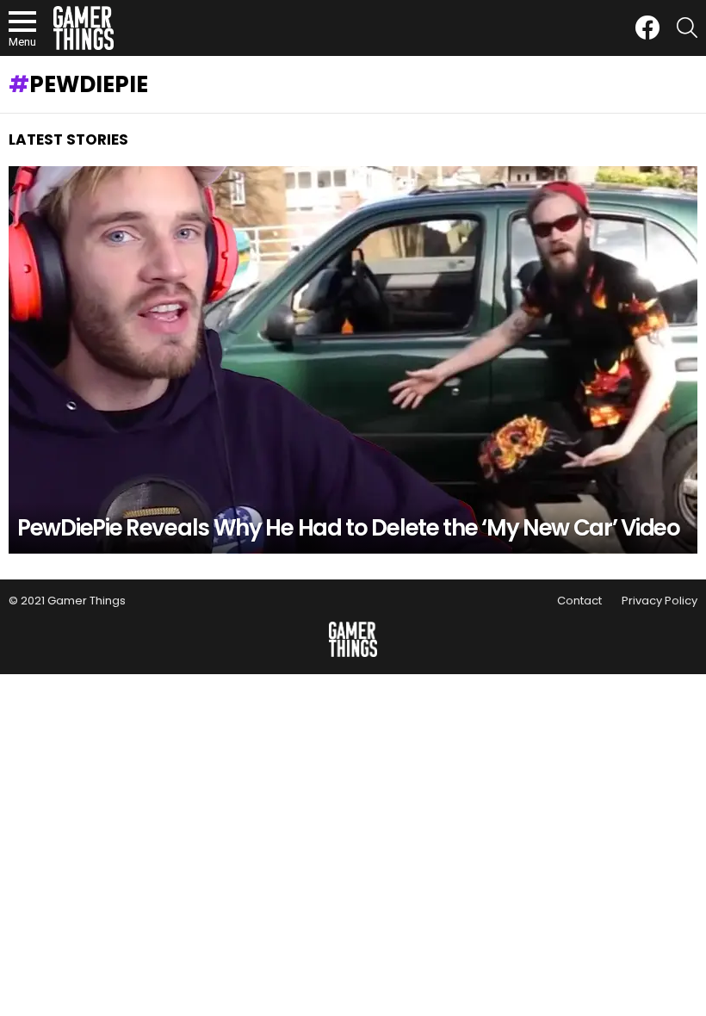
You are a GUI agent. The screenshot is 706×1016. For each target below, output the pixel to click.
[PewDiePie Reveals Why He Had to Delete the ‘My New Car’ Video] (353, 360)
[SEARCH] (687, 27)
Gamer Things (86, 600)
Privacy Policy (659, 601)
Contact (579, 601)
